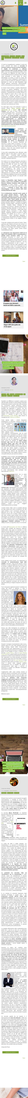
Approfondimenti (13, 790)
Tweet (23, 261)
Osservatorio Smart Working (10, 415)
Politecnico (11, 471)
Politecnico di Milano (15, 417)
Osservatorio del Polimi (15, 527)
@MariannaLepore (5, 392)
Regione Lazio (22, 661)
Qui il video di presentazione (8, 126)
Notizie (11, 54)
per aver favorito (18, 660)
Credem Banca (10, 652)
